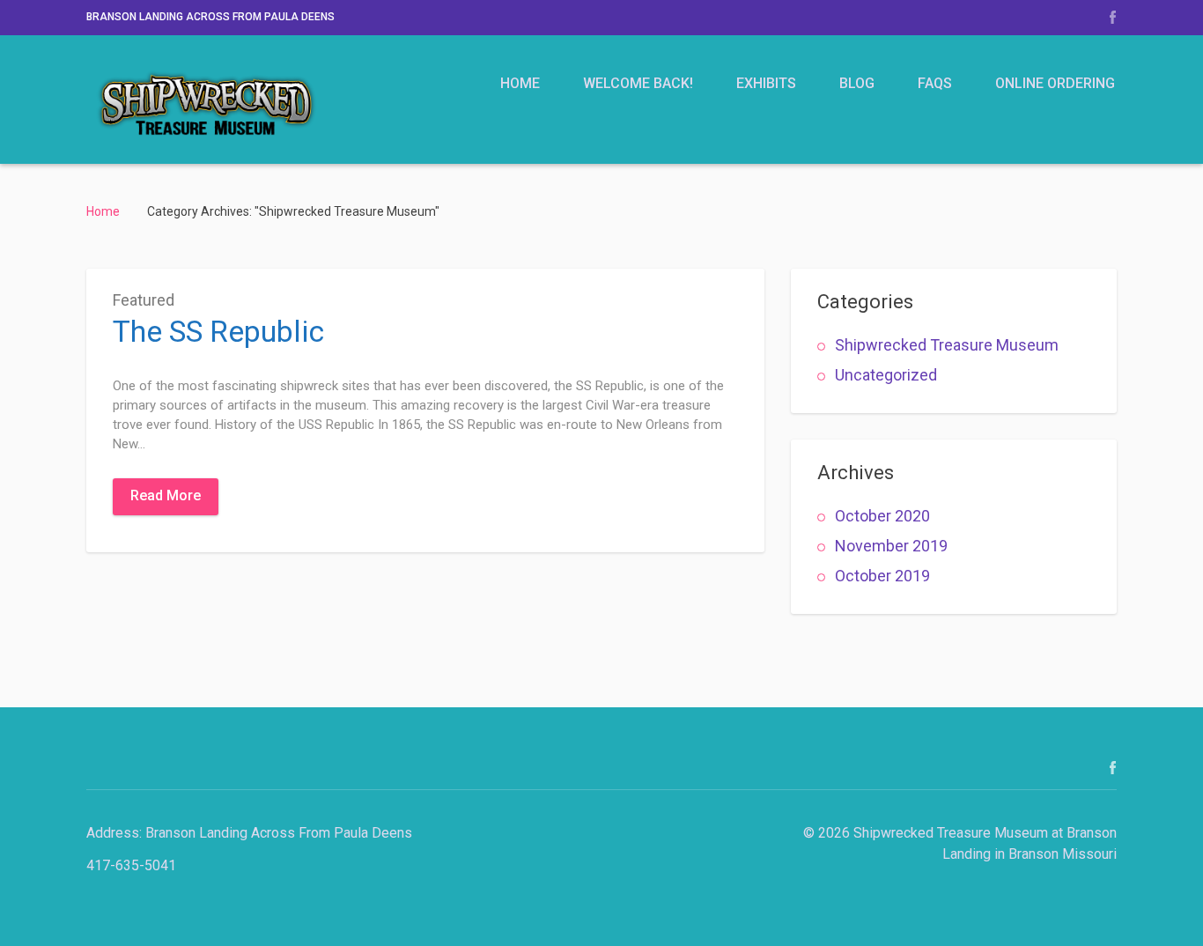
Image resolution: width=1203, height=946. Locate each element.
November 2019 (891, 545)
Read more (165, 495)
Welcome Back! (638, 83)
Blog (857, 83)
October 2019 (882, 575)
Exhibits (766, 83)
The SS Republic (218, 331)
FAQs (935, 83)
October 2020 (882, 515)
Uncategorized (886, 375)
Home (520, 83)
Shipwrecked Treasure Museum (947, 345)
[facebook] (1113, 17)
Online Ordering (1055, 83)
